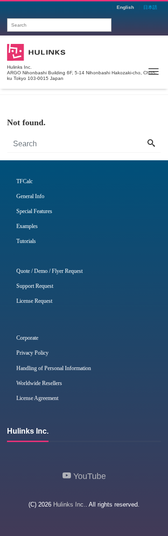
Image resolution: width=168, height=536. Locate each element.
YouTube (88, 476)
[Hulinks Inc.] (36, 51)
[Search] (151, 144)
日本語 (150, 7)
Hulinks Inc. (69, 504)
